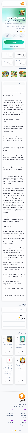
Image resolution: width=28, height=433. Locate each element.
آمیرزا (18, 360)
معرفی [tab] (19, 84)
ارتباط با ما (24, 417)
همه (2, 333)
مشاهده (22, 351)
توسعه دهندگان (10, 413)
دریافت (13, 42)
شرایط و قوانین (23, 415)
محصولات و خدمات (9, 415)
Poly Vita (18, 339)
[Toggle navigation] (4, 3)
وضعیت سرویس (23, 413)
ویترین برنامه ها (10, 412)
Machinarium (3, 339)
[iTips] (19, 4)
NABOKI (4, 360)
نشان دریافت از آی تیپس (21, 426)
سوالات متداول (23, 424)
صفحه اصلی (23, 412)
